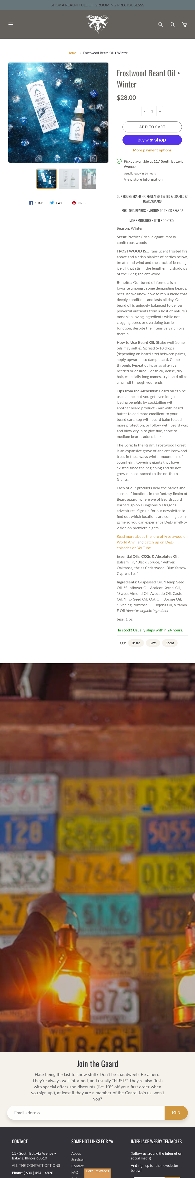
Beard (136, 643)
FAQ (74, 1172)
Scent (170, 643)
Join (176, 1112)
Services (77, 1160)
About (76, 1153)
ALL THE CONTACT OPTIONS (36, 1165)
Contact (77, 1166)
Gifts (153, 643)
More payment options (152, 150)
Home (72, 53)
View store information (143, 179)
